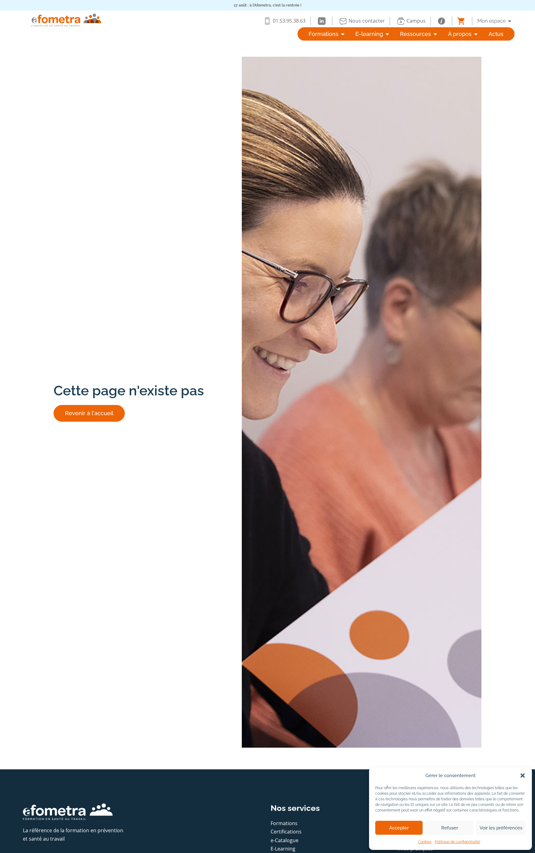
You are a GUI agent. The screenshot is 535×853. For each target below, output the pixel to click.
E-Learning (283, 848)
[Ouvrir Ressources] (435, 34)
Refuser (449, 828)
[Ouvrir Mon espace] (509, 21)
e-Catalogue (284, 840)
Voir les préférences (501, 828)
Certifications (286, 831)
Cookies (425, 842)
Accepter (399, 828)
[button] (523, 775)
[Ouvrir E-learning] (387, 34)
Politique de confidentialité (457, 842)
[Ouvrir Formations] (343, 34)
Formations (284, 823)
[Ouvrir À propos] (476, 34)
